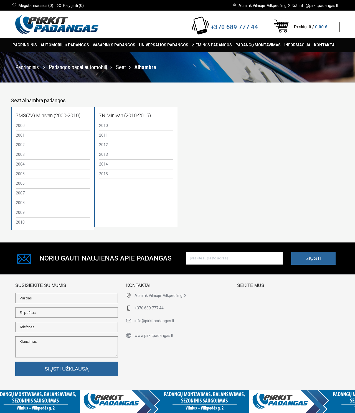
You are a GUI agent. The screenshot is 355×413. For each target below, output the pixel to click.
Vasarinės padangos (114, 45)
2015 (103, 174)
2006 (20, 183)
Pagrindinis (24, 45)
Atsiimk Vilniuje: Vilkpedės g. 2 (264, 5)
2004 (20, 164)
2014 (103, 164)
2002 (20, 144)
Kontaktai (325, 45)
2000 (20, 125)
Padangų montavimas (258, 45)
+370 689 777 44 (234, 27)
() (36, 5)
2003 (20, 154)
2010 (20, 222)
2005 (20, 174)
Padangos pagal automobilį (78, 67)
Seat (121, 67)
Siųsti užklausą (66, 369)
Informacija (297, 45)
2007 (20, 193)
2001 (20, 135)
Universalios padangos (163, 45)
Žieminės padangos (212, 45)
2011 (103, 135)
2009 (20, 212)
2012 (103, 144)
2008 (20, 203)
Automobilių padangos (64, 45)
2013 (103, 154)
